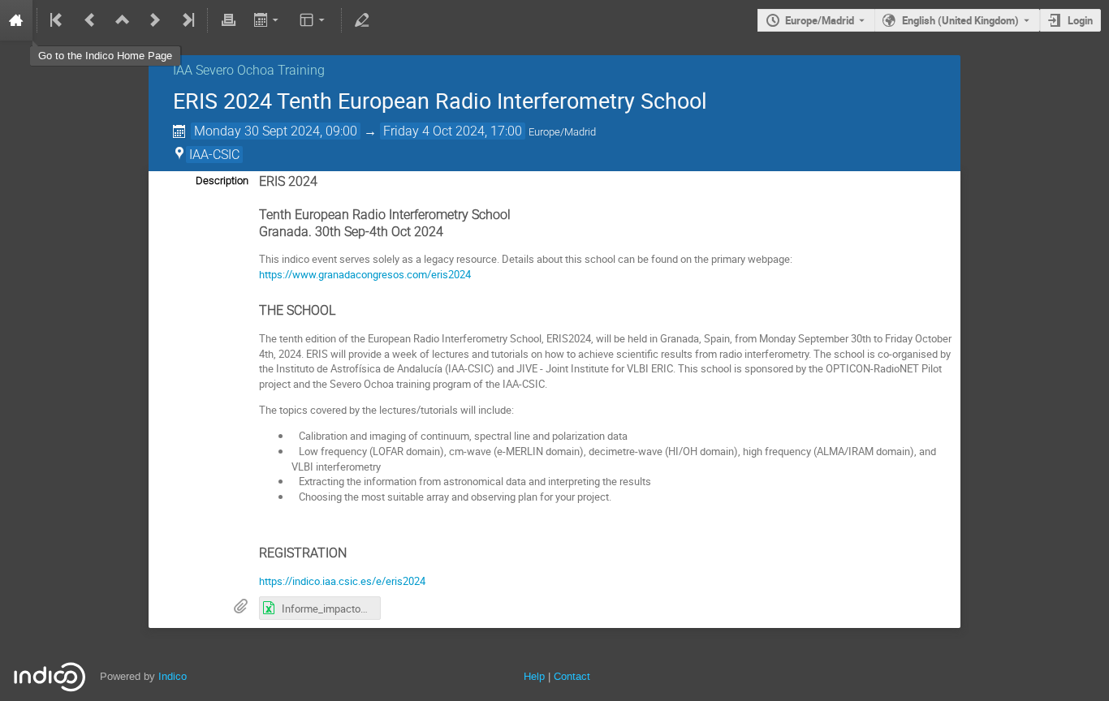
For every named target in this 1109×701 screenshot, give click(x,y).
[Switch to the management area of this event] (362, 20)
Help (534, 676)
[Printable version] (228, 20)
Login (1080, 20)
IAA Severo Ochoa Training (249, 70)
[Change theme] (314, 20)
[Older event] (90, 20)
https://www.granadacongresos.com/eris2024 (365, 274)
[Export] (267, 20)
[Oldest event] (57, 20)
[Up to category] (122, 20)
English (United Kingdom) (960, 20)
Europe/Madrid (819, 20)
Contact (572, 676)
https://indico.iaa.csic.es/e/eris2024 (342, 581)
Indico (172, 676)
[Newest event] (186, 20)
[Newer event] (155, 20)
